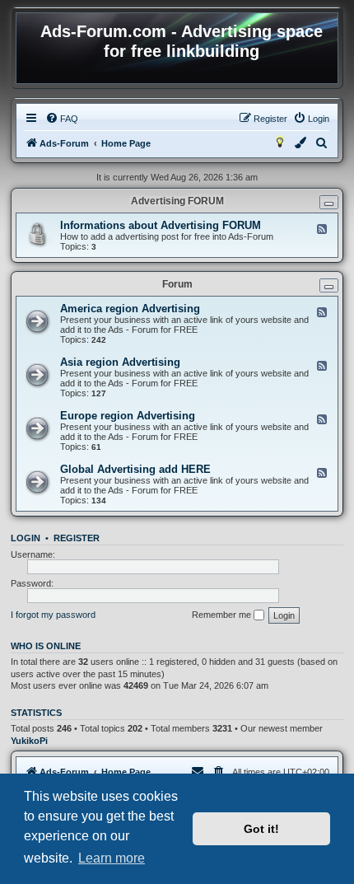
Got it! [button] (261, 828)
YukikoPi (29, 741)
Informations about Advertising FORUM (160, 225)
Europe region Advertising (127, 415)
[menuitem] (61, 119)
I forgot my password (53, 615)
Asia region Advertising (120, 362)
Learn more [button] (111, 858)
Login (25, 538)
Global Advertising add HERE (135, 469)
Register (77, 538)
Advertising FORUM (177, 201)
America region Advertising (130, 308)
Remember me (223, 615)
